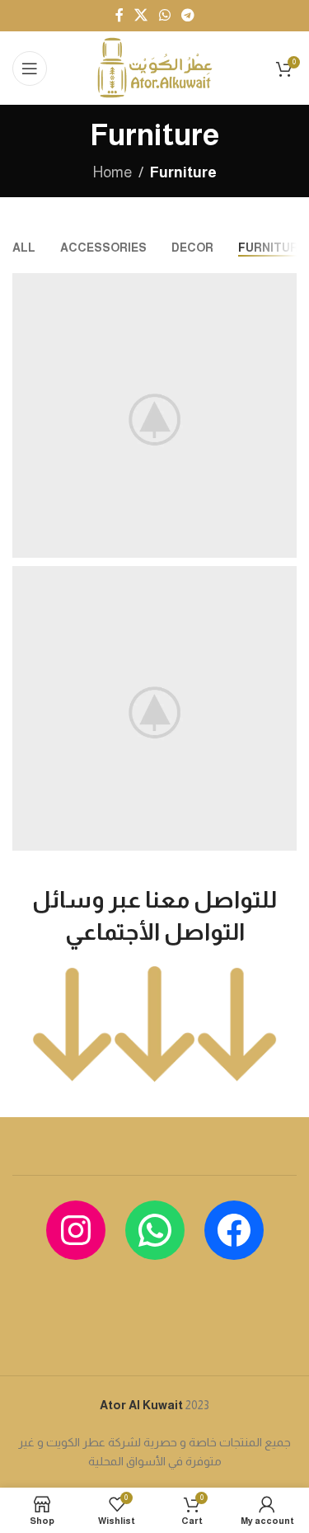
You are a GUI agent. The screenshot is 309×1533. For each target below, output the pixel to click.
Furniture (183, 172)
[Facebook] (234, 1230)
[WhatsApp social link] (164, 15)
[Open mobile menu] (29, 68)
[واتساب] (155, 1230)
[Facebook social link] (119, 15)
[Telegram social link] (187, 15)
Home (112, 172)
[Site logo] (154, 67)
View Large (282, 287)
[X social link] (141, 15)
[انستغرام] (75, 1230)
